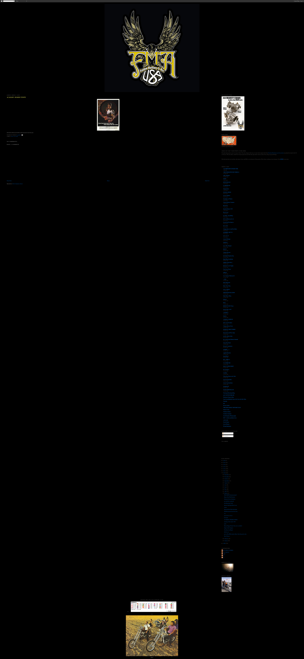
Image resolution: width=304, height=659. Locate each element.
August (226, 483)
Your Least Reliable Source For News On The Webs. (234, 399)
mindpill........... (226, 349)
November (226, 476)
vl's (225, 513)
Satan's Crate (226, 409)
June (225, 487)
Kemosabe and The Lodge (229, 332)
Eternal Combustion (227, 346)
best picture (14, 136)
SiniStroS (225, 242)
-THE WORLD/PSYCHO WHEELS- (231, 172)
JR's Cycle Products (227, 322)
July (225, 485)
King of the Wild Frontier (229, 497)
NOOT (224, 178)
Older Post (207, 180)
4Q (224, 403)
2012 (224, 468)
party (225, 523)
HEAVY (225, 249)
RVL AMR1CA (226, 359)
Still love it (226, 532)
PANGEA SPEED (227, 192)
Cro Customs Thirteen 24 (228, 276)
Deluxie (225, 299)
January (226, 540)
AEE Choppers (226, 175)
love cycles (225, 225)
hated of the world (227, 309)
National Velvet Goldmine (229, 499)
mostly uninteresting (227, 336)
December (226, 474)
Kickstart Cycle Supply (228, 265)
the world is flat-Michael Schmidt (230, 339)
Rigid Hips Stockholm (228, 259)
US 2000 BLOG (226, 185)
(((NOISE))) (225, 312)
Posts (224, 433)
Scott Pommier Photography (229, 416)
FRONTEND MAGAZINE (229, 292)
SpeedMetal (225, 356)
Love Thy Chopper (227, 245)
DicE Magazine (226, 282)
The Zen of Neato (227, 269)
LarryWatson (226, 424)
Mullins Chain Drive (227, 262)
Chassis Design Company (228, 202)
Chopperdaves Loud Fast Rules (230, 229)
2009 (224, 543)
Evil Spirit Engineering (228, 255)
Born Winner (227, 536)
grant (223, 555)
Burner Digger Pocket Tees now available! (233, 526)
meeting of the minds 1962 (230, 521)
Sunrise (225, 316)
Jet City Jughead (225, 552)
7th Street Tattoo (227, 411)
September (226, 481)
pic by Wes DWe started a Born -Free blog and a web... (235, 534)
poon (223, 557)
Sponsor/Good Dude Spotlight (230, 509)
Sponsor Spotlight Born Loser (230, 505)
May (225, 489)
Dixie (224, 302)
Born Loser (225, 212)
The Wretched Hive (227, 379)
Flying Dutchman (227, 426)
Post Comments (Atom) (18, 183)
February (226, 538)
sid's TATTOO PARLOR (228, 395)
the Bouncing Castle (228, 503)
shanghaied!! (226, 386)
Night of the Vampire (228, 528)
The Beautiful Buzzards (228, 389)
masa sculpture (226, 289)
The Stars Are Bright (228, 530)
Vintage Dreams (226, 252)
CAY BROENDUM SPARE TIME (230, 168)
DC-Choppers (226, 369)
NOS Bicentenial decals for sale (231, 511)
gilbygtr (225, 272)
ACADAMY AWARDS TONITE (16, 97)
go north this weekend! (229, 501)
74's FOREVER (226, 363)
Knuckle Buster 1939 (228, 209)
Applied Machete (227, 353)
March (225, 493)
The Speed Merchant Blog (229, 393)
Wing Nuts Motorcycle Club (229, 376)
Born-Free (225, 205)
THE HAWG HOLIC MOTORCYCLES (232, 407)
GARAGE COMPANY (228, 319)
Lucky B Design (226, 239)
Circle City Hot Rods (228, 383)
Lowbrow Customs (227, 413)
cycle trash (225, 420)
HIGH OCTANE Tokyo (228, 306)
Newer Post (9, 180)
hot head (226, 517)
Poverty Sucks (226, 405)
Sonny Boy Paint (227, 342)
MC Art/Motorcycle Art (228, 219)
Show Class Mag (226, 286)
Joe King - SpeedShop (228, 215)
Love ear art (226, 235)
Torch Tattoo (226, 422)
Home (108, 180)
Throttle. (225, 401)
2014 (224, 464)
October (226, 478)
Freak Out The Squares (228, 222)
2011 (224, 470)
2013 (224, 466)
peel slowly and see (228, 515)
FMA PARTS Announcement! (230, 495)
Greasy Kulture (226, 195)
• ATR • (225, 279)
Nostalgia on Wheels (227, 199)
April (225, 491)
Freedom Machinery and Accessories (276, 153)
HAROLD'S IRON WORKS (229, 329)
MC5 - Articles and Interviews (230, 418)
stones (225, 507)
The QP (223, 554)
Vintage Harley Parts (228, 326)
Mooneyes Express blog (228, 397)
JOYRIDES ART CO (227, 232)
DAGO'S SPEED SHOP (228, 366)
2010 (224, 473)
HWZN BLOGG (227, 182)
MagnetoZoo (226, 189)
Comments (225, 436)
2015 (224, 462)
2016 (224, 460)
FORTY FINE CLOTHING (227, 550)
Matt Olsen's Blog (227, 296)
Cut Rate (225, 373)
